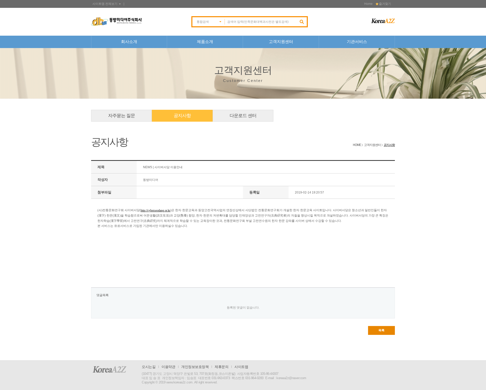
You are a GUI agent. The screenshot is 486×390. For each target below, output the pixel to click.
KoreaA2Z (110, 369)
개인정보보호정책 (195, 367)
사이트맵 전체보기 (104, 4)
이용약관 (168, 367)
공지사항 (182, 115)
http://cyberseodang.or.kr (155, 210)
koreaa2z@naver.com (291, 378)
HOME (357, 145)
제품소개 (205, 41)
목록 (381, 330)
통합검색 (203, 22)
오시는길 (148, 367)
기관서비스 (357, 41)
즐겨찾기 (385, 4)
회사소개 (129, 41)
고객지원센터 (281, 41)
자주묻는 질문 (121, 115)
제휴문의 (221, 367)
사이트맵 (241, 367)
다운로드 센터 (243, 115)
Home (368, 4)
